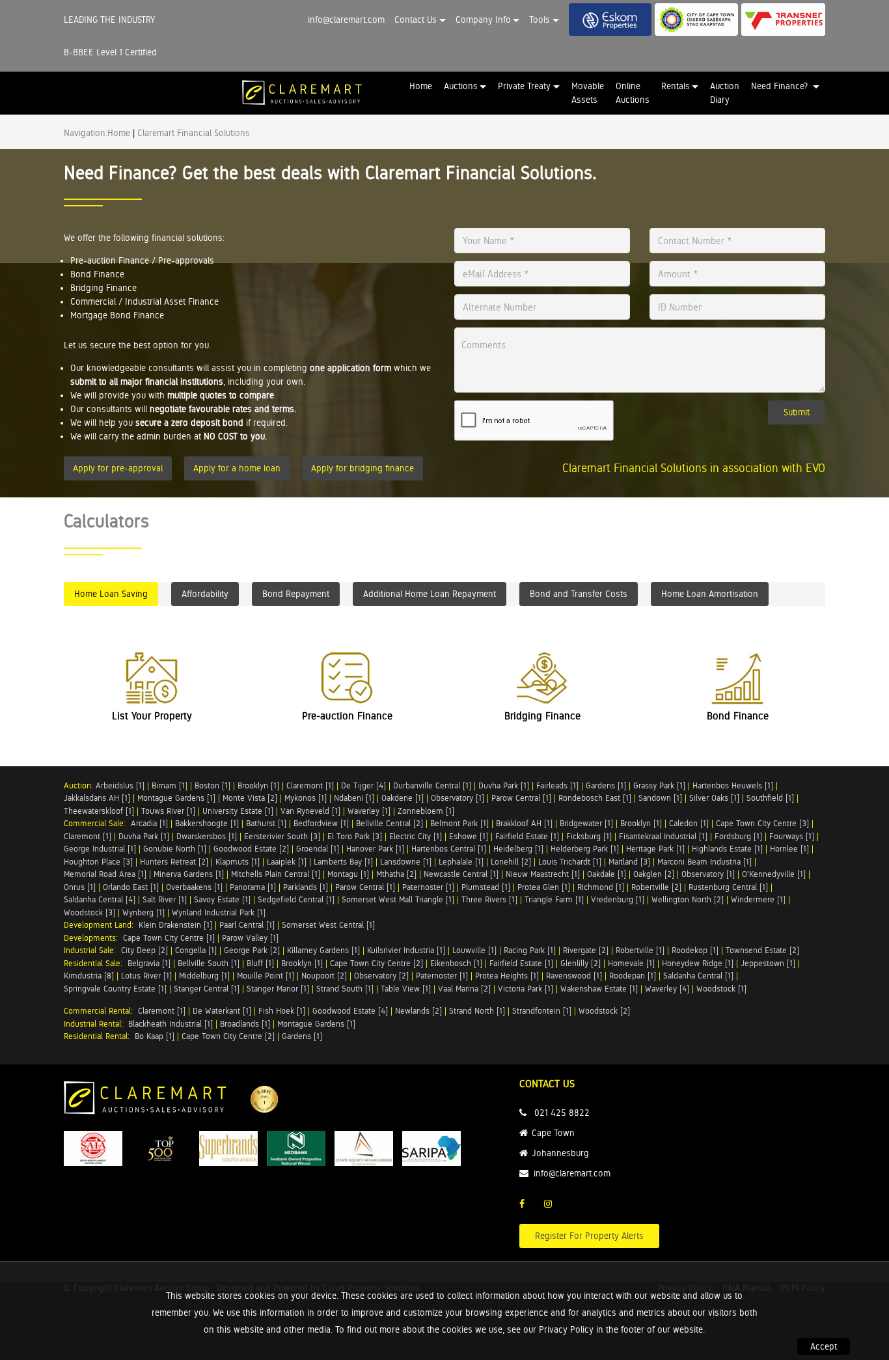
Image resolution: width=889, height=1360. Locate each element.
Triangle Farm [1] (554, 899)
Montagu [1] (348, 874)
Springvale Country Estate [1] (115, 988)
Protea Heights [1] (507, 975)
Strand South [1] (345, 988)
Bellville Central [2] (389, 823)
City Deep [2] (144, 950)
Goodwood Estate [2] (251, 848)
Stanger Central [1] (206, 988)
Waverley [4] (667, 988)
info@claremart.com (346, 19)
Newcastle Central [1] (461, 874)
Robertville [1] (640, 950)
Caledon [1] (689, 823)
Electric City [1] (415, 836)
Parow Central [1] (521, 798)
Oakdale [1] (606, 874)
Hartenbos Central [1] (448, 848)
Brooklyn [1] (258, 785)
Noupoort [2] (324, 975)
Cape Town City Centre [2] (376, 963)
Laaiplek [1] (287, 862)
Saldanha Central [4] (99, 899)
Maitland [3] (629, 862)
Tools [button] (539, 19)
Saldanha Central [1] (698, 975)
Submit (797, 412)
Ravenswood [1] (574, 975)
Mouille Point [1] (265, 975)
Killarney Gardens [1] (323, 950)
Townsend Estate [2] (762, 950)
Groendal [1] (317, 848)
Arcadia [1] (149, 823)
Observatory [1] (457, 798)
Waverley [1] (369, 811)
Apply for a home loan (236, 468)
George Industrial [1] (100, 848)
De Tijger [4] (363, 785)
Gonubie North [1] (174, 848)
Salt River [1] (165, 899)
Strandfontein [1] (541, 1011)
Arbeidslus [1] (120, 785)
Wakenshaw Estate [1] (599, 988)
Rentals (675, 86)
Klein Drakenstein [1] (175, 925)
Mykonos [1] (305, 798)
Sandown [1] (660, 798)
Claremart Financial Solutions (193, 133)
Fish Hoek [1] (281, 1011)
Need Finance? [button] (780, 86)
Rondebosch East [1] (594, 798)
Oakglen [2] (653, 874)
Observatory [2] (381, 975)
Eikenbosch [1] (456, 963)
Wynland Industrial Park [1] (219, 912)
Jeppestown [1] (768, 963)
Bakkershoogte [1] (207, 823)
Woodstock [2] (604, 1011)
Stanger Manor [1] (278, 988)
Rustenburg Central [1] (728, 887)
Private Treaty (524, 86)
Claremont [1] (310, 785)
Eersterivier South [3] (282, 836)
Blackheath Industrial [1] (170, 1024)
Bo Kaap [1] (154, 1036)
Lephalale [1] (461, 862)
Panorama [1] (253, 887)
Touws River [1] (168, 811)
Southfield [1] (770, 798)
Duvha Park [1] (503, 785)
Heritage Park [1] (655, 848)
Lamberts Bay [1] (343, 862)
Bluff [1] (260, 963)
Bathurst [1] (266, 823)
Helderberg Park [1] (585, 848)
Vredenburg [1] (617, 899)
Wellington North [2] (687, 899)
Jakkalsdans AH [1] (97, 798)
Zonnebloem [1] (426, 811)
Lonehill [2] (511, 862)
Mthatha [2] (396, 874)
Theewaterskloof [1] (99, 811)
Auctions (461, 86)
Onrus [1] (80, 887)
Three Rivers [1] (489, 899)
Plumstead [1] (485, 887)
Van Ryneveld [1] (310, 811)
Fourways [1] (791, 836)
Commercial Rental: (101, 1011)
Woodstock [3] (89, 912)
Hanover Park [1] (375, 848)
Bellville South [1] (208, 963)
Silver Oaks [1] (714, 798)
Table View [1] (406, 988)
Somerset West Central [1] (328, 925)
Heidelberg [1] (518, 848)
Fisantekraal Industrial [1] (663, 836)
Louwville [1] (474, 950)
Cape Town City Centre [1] (169, 938)
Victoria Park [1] (525, 988)
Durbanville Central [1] (432, 785)
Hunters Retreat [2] (174, 862)
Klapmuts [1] (237, 862)
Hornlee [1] (789, 848)
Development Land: (101, 925)
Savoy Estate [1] (222, 899)
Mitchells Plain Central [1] (275, 874)
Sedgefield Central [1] (296, 899)
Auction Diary (724, 93)
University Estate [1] (237, 811)
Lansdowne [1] (405, 862)
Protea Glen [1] (543, 887)
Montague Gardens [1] (176, 798)
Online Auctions (633, 93)
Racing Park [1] (530, 950)
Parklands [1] (305, 887)
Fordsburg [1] (738, 836)
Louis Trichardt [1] (569, 862)
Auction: (80, 785)
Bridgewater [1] (586, 823)
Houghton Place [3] (98, 862)
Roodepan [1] (632, 975)
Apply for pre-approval (118, 468)
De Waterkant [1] (222, 1011)
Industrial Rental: (96, 1024)
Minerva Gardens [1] (189, 874)
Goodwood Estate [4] (350, 1011)
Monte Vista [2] (250, 798)
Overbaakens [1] (194, 887)
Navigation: (85, 133)
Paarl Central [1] (247, 925)
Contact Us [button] (415, 19)
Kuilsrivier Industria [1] (406, 950)
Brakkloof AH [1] (524, 823)
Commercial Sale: (97, 823)
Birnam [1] (169, 785)
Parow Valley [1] (250, 938)
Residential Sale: (96, 963)
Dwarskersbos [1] (206, 836)
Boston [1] (212, 785)
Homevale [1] (631, 963)
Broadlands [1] (245, 1024)
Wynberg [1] (143, 912)
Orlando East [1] (131, 887)
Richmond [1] (600, 887)
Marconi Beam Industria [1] (704, 862)
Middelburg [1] (204, 975)
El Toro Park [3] (354, 836)
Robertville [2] (656, 887)
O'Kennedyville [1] (774, 874)
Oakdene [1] (402, 798)
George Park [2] (252, 950)
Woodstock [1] (721, 988)
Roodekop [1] (695, 950)
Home (420, 86)
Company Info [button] (483, 19)
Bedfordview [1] (321, 823)
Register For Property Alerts (589, 1235)
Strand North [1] (477, 1011)
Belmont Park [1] (459, 823)
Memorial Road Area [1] (105, 874)
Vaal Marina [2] (464, 988)
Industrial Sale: (92, 950)
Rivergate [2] (586, 950)
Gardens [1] (606, 785)
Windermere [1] (758, 899)
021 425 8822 (562, 1112)
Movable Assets (587, 93)
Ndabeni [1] (354, 798)
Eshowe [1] (468, 836)
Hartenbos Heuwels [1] (732, 785)
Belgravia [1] (149, 963)
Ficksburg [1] (589, 836)
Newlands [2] (418, 1011)
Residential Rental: (99, 1036)
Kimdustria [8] (89, 975)
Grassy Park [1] (659, 785)
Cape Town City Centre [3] (762, 823)
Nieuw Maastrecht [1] (543, 874)
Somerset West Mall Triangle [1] (398, 899)
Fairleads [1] (557, 785)
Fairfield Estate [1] (527, 836)
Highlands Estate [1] (727, 848)
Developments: (93, 938)
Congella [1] (196, 950)
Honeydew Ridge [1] (697, 963)
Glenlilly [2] (580, 963)
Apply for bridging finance (362, 468)
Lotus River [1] (146, 975)
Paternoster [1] (428, 887)
